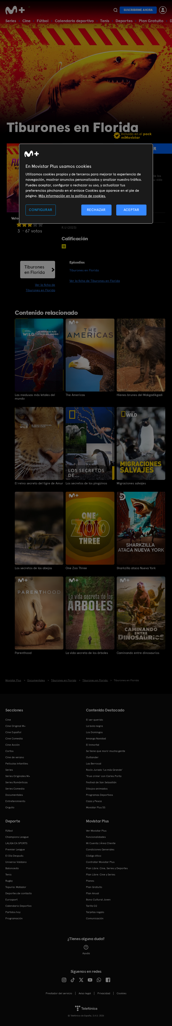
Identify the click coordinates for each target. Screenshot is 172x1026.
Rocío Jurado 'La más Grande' (104, 769)
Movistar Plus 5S (95, 807)
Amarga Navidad (96, 738)
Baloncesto (12, 868)
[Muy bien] (40, 224)
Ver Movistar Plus (96, 830)
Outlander (92, 757)
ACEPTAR (131, 210)
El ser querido (94, 719)
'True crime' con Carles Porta (103, 776)
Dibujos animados (97, 788)
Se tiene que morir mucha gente (105, 751)
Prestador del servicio (59, 993)
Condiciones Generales (100, 849)
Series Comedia (14, 788)
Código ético (93, 855)
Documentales (14, 794)
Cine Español (13, 732)
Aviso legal (85, 993)
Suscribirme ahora (138, 10)
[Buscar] (115, 10)
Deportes (124, 20)
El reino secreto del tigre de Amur (39, 483)
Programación (14, 918)
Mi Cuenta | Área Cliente (101, 843)
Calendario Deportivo (18, 905)
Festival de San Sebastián (101, 782)
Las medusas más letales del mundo (35, 396)
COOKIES (121, 993)
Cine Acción (12, 744)
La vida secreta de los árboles (87, 653)
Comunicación (94, 918)
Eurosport (11, 899)
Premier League (15, 849)
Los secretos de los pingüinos (86, 483)
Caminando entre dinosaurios (138, 653)
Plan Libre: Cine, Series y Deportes (107, 868)
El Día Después (14, 855)
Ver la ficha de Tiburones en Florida (94, 281)
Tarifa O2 (91, 905)
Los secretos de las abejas (33, 568)
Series (10, 20)
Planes (90, 880)
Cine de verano (14, 757)
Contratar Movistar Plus (100, 862)
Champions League (17, 837)
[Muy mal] (19, 224)
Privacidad (103, 993)
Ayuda (86, 953)
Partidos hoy (12, 912)
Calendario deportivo (74, 20)
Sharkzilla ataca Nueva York (136, 568)
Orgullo (9, 807)
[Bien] (35, 224)
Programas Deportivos (99, 794)
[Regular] (29, 224)
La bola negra (94, 726)
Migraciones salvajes (131, 483)
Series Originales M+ (17, 776)
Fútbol (43, 20)
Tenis (104, 20)
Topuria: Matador (15, 887)
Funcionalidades (96, 837)
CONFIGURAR (40, 210)
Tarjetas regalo (95, 912)
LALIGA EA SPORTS (16, 843)
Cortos (9, 751)
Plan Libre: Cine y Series (100, 874)
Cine (26, 20)
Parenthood (23, 653)
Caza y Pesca (94, 801)
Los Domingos (94, 732)
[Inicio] (16, 10)
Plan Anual (92, 893)
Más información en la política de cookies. (72, 196)
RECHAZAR (96, 210)
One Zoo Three (76, 568)
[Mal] (24, 224)
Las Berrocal (93, 763)
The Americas (75, 395)
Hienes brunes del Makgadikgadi (140, 395)
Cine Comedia (14, 738)
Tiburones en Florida (34, 269)
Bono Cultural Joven (98, 899)
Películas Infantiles (16, 763)
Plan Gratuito (151, 20)
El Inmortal (92, 744)
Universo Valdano (16, 862)
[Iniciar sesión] (163, 10)
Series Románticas (16, 782)
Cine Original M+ (15, 726)
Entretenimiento (15, 801)
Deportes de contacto (18, 893)
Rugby (9, 880)
